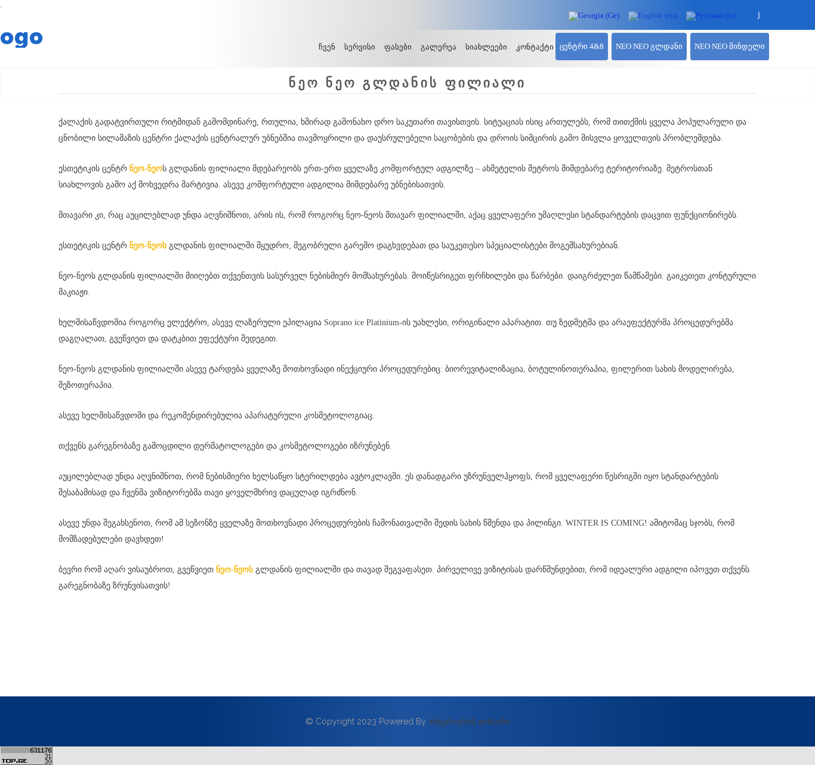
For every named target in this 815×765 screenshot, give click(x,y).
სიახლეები (486, 46)
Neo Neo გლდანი (649, 46)
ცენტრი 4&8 (582, 46)
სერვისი (359, 46)
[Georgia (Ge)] (594, 15)
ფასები (398, 46)
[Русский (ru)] (711, 15)
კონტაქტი (535, 46)
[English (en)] (652, 15)
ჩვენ (327, 46)
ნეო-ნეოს (147, 245)
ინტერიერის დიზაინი (469, 721)
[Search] (759, 15)
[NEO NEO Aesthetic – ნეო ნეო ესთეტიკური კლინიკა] (123, 37)
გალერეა (438, 46)
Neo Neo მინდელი (729, 46)
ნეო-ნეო (145, 168)
